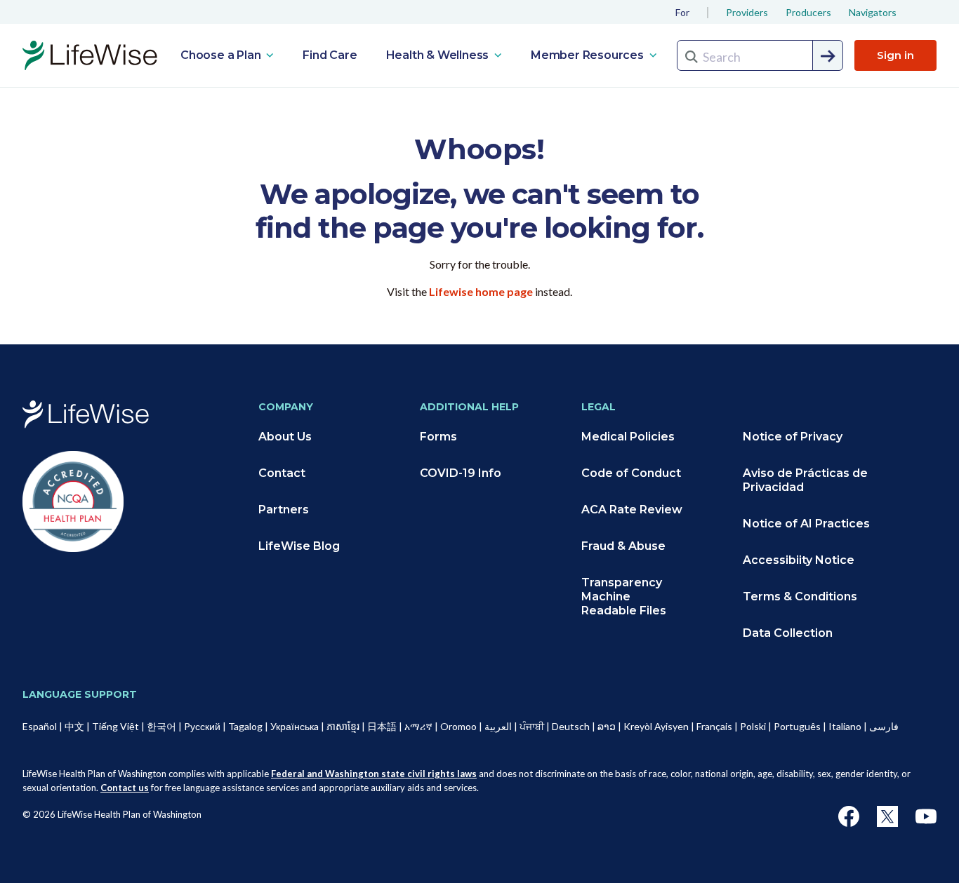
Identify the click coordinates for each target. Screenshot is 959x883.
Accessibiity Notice (798, 560)
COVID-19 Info (460, 473)
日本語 (382, 726)
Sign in (895, 55)
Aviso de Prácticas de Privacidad (805, 480)
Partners (283, 509)
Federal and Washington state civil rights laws (374, 773)
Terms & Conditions (800, 596)
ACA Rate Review (631, 509)
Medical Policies (628, 436)
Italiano (844, 726)
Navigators (873, 12)
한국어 (161, 726)
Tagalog (245, 726)
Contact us (124, 787)
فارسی (884, 726)
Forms (438, 436)
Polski (753, 726)
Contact (281, 473)
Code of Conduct (631, 473)
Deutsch (571, 726)
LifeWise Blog (299, 546)
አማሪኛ (418, 726)
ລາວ (606, 726)
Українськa (294, 726)
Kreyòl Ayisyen (656, 726)
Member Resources (589, 55)
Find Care (330, 55)
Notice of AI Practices (806, 523)
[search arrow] (828, 56)
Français (714, 726)
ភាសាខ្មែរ (342, 726)
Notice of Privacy (792, 436)
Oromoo (458, 726)
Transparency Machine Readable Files (623, 596)
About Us (285, 436)
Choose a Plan (221, 55)
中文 (74, 726)
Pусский (202, 726)
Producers (808, 12)
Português (797, 726)
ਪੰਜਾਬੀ (532, 726)
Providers (747, 12)
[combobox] (760, 55)
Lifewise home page (481, 291)
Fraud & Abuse (623, 546)
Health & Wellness (438, 55)
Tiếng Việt (115, 726)
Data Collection (788, 633)
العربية (498, 726)
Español (39, 726)
